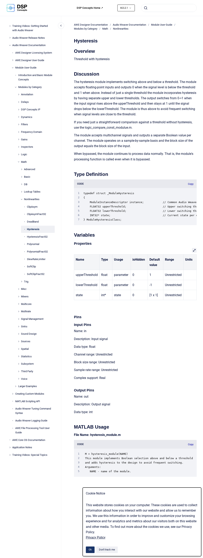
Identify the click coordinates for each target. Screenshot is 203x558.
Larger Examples (27, 386)
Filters (24, 124)
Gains (24, 139)
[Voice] (18, 378)
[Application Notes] (9, 447)
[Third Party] (18, 371)
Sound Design (29, 333)
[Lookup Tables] (21, 191)
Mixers (25, 296)
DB (25, 184)
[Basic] (21, 176)
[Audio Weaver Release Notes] (9, 37)
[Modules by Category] (15, 87)
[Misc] (18, 289)
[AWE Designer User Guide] (12, 60)
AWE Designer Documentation (91, 24)
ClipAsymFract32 (36, 214)
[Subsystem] (18, 363)
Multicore (26, 304)
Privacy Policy (95, 537)
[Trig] (21, 281)
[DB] (21, 184)
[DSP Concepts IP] (18, 109)
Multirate (26, 311)
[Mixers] (18, 296)
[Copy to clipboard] (72, 51)
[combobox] (168, 8)
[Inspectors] (18, 146)
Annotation (27, 94)
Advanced (29, 169)
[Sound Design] (18, 333)
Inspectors (27, 146)
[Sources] (18, 341)
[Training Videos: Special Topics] (9, 455)
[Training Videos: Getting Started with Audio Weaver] (9, 26)
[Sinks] (18, 326)
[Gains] (18, 139)
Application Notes (22, 447)
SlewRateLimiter (36, 259)
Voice (24, 378)
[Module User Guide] (12, 67)
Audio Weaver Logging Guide (31, 420)
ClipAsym (32, 206)
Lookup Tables (32, 191)
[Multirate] (18, 311)
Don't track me (107, 549)
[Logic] (18, 154)
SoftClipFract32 (35, 274)
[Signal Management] (18, 319)
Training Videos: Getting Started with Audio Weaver (30, 28)
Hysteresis (33, 229)
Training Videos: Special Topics (29, 454)
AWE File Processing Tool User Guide (32, 430)
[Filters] (18, 124)
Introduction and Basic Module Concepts (35, 77)
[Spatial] (18, 349)
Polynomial (33, 244)
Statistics (26, 356)
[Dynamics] (18, 117)
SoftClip (31, 266)
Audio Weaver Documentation (29, 45)
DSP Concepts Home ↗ (90, 7)
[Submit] (146, 8)
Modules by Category (30, 87)
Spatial (25, 348)
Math (24, 161)
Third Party (27, 371)
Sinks (24, 326)
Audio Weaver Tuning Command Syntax (33, 410)
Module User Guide (25, 67)
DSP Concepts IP (30, 109)
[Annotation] (18, 94)
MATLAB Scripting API (27, 401)
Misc (24, 288)
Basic (27, 176)
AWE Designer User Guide (29, 60)
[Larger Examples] (15, 386)
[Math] (18, 161)
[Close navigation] (61, 25)
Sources (25, 341)
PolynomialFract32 (37, 251)
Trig (26, 281)
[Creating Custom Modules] (12, 393)
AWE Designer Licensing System (33, 52)
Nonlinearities (31, 199)
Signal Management (32, 318)
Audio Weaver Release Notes (28, 37)
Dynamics (26, 117)
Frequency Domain (31, 131)
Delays (25, 101)
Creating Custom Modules (29, 393)
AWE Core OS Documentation (28, 439)
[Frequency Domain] (18, 132)
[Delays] (18, 102)
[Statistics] (18, 356)
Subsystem (27, 363)
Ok (90, 549)
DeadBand (33, 221)
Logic (24, 154)
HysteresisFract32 (37, 236)
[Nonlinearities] (21, 199)
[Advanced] (21, 169)
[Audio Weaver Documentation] (9, 45)
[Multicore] (18, 304)
